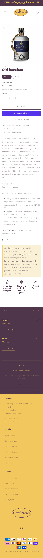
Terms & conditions (12, 494)
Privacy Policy (10, 499)
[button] (4, 12)
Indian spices (9, 463)
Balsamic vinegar (11, 452)
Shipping (12, 89)
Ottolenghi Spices (11, 457)
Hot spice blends (11, 441)
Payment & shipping (12, 478)
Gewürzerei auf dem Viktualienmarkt (20, 552)
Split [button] (6, 240)
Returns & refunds (11, 489)
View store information (12, 132)
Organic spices (10, 435)
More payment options (21, 119)
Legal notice (9, 483)
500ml (6, 77)
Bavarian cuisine (11, 446)
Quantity (5, 93)
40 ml (17, 77)
